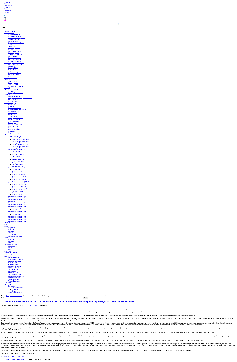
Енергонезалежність (14, 61)
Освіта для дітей (13, 81)
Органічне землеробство (16, 43)
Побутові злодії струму (15, 124)
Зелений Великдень (14, 136)
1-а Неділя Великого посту (20, 139)
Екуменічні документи (15, 74)
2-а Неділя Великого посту (20, 141)
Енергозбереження (14, 34)
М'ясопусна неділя (18, 154)
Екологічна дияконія (14, 59)
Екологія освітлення (14, 108)
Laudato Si (11, 286)
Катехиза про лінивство (19, 194)
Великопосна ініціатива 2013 (17, 168)
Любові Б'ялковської (14, 281)
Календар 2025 (12, 101)
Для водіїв (11, 104)
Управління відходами (15, 54)
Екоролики (11, 228)
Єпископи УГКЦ (13, 69)
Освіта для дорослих (14, 84)
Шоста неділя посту (18, 166)
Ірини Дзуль (12, 271)
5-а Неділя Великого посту (20, 146)
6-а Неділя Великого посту (20, 148)
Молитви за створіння (11, 89)
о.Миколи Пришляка (14, 266)
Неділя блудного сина (19, 153)
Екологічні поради (10, 103)
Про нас (7, 4)
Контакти (7, 9)
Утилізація (11, 46)
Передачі (11, 231)
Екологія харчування (14, 51)
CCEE (10, 71)
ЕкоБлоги (7, 256)
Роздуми (7, 94)
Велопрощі (11, 201)
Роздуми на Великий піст (16, 96)
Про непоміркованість (19, 191)
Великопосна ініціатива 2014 (17, 183)
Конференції (8, 284)
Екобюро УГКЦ (13, 68)
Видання (7, 7)
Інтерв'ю (7, 223)
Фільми (10, 233)
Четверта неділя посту (19, 163)
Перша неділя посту (18, 158)
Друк (31, 305)
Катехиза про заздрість (19, 189)
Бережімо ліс (12, 131)
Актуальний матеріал (15, 236)
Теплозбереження (13, 121)
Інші (9, 76)
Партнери (7, 251)
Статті (6, 224)
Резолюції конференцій (15, 86)
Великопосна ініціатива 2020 (17, 206)
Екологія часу (12, 56)
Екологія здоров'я (13, 53)
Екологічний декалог (14, 99)
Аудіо (6, 237)
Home (7, 296)
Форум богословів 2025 (15, 292)
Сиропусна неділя (17, 156)
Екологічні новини (10, 31)
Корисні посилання (10, 252)
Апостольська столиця (15, 64)
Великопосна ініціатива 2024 (17, 218)
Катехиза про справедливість (21, 178)
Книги (10, 249)
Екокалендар (8, 5)
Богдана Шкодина (13, 267)
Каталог (10, 247)
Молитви (11, 91)
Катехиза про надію (18, 173)
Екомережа (7, 10)
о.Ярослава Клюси (14, 272)
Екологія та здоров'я (14, 126)
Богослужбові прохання (15, 93)
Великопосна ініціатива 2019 (17, 204)
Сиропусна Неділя (18, 138)
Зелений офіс (12, 114)
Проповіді (7, 88)
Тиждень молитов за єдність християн (20, 98)
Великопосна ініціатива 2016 (17, 198)
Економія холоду (13, 111)
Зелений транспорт (14, 48)
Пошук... (3, 297)
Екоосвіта (7, 79)
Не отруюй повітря (14, 129)
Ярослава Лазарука (14, 264)
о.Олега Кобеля (13, 269)
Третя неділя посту (18, 161)
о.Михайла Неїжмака (14, 274)
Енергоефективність (14, 36)
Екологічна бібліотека (11, 244)
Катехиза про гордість (19, 184)
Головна (7, 2)
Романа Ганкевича (14, 277)
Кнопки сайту (8, 254)
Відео (6, 226)
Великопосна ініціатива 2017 (17, 199)
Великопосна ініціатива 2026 (17, 221)
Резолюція (15, 289)
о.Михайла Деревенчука (16, 276)
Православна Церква (14, 73)
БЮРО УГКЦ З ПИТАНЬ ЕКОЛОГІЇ (12, 359)
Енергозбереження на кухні (17, 109)
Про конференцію (17, 287)
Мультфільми (12, 234)
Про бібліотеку (13, 246)
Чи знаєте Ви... (13, 49)
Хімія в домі (12, 123)
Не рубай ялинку (13, 133)
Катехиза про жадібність (19, 186)
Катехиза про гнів (17, 193)
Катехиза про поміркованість (21, 181)
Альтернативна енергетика (16, 38)
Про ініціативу (16, 151)
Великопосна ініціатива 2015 (17, 196)
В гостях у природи (14, 128)
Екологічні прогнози (14, 58)
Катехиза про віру (17, 171)
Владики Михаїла (13, 257)
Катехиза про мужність (19, 179)
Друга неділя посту (18, 159)
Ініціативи (7, 134)
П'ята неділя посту (18, 164)
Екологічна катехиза (10, 78)
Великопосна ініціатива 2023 (17, 216)
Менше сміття (12, 116)
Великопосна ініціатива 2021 (17, 211)
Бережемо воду (13, 106)
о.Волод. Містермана (14, 261)
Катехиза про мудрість (19, 176)
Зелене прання (12, 113)
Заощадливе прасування (15, 118)
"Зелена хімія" (12, 44)
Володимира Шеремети (15, 259)
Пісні (9, 242)
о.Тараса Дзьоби (13, 262)
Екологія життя (9, 33)
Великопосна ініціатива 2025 (17, 219)
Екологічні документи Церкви (14, 63)
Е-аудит (6, 12)
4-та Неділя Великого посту (20, 144)
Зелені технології (13, 39)
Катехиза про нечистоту (19, 188)
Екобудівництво (13, 41)
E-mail (36, 305)
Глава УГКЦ (12, 66)
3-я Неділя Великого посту (20, 143)
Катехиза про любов (18, 174)
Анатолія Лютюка (14, 279)
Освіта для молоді (13, 83)
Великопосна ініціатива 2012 (17, 149)
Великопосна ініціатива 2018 (17, 203)
